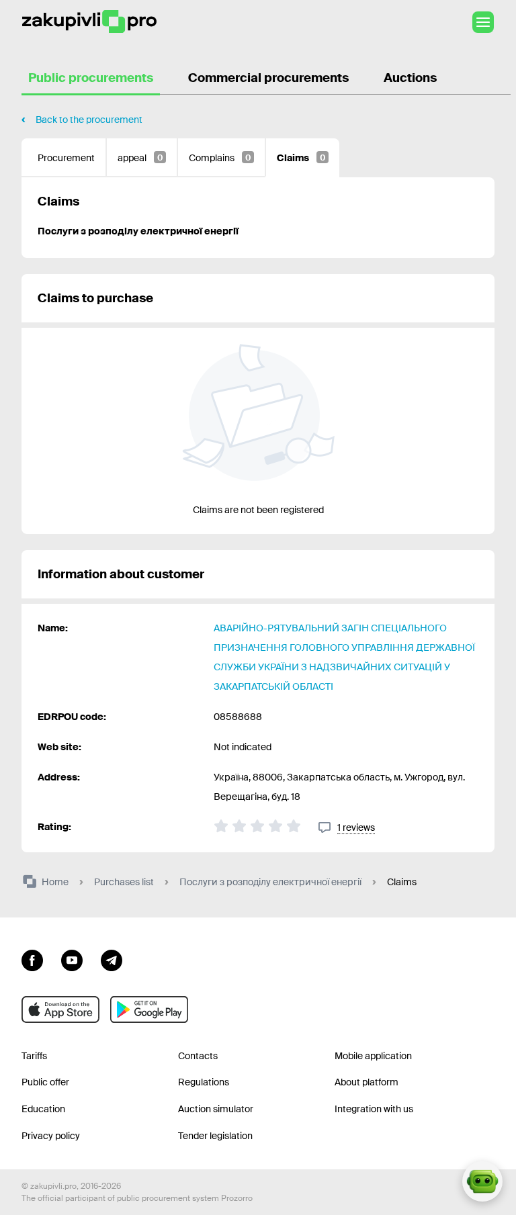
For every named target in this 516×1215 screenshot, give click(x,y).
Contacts (198, 1056)
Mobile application (373, 1056)
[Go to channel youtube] (72, 959)
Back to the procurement (89, 120)
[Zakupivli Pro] (89, 22)
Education (43, 1109)
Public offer (45, 1082)
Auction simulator (215, 1109)
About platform (366, 1082)
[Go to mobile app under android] (149, 1009)
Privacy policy (51, 1136)
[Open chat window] (482, 1181)
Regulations (203, 1082)
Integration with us (374, 1109)
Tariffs (34, 1056)
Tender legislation (215, 1136)
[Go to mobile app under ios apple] (60, 1009)
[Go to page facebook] (32, 959)
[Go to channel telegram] (111, 959)
